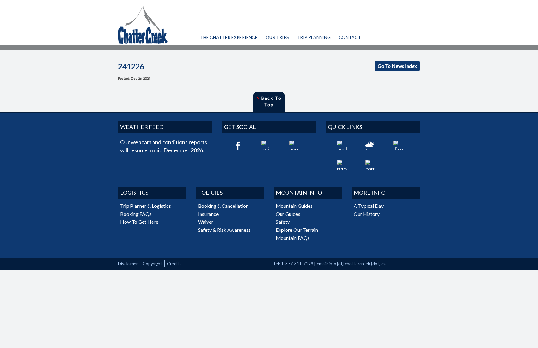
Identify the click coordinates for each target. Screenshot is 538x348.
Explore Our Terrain (297, 230)
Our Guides (288, 214)
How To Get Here (139, 222)
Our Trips (277, 37)
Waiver (205, 222)
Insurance (208, 214)
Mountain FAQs (293, 238)
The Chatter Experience (228, 37)
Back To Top (269, 101)
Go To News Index (397, 66)
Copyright (152, 263)
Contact (350, 37)
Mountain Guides (294, 206)
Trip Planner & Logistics (145, 206)
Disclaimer (128, 263)
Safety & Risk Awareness (224, 230)
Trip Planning (314, 37)
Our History (367, 214)
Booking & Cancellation (223, 206)
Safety (283, 222)
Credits (174, 263)
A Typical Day (369, 206)
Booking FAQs (136, 214)
